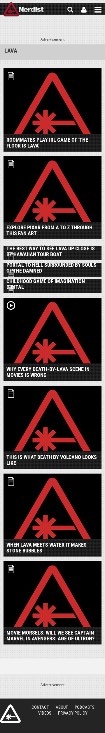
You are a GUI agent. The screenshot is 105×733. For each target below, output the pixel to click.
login (84, 10)
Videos (44, 713)
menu (98, 10)
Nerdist (23, 9)
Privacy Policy (73, 713)
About (62, 707)
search (70, 10)
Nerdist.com (10, 713)
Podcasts (84, 707)
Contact (40, 707)
